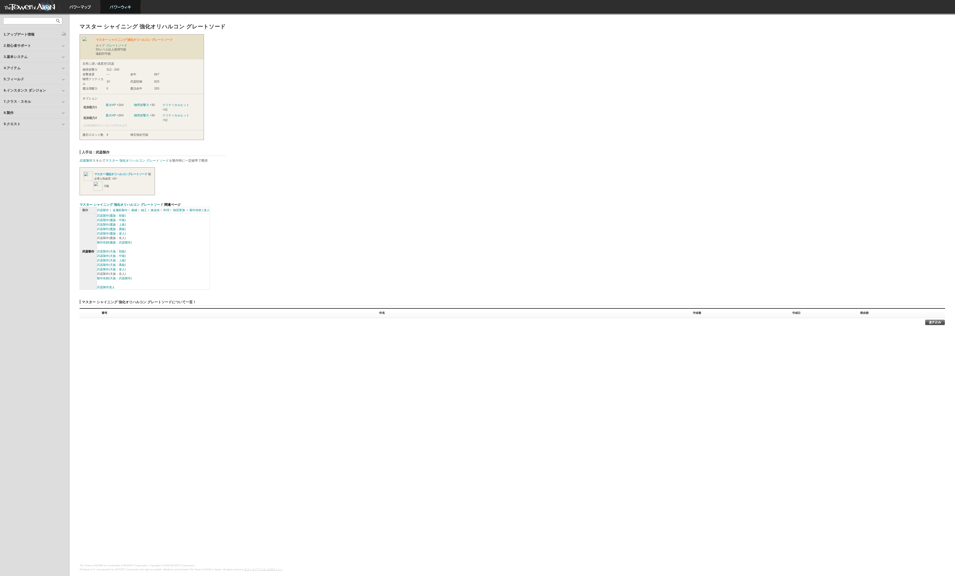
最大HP (111, 105)
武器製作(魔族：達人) (111, 233)
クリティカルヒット (175, 105)
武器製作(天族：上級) (111, 260)
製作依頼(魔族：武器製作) (114, 242)
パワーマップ (80, 7)
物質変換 (179, 210)
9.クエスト (12, 124)
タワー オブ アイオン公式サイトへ (263, 569)
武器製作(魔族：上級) (111, 224)
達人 (207, 210)
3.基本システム (16, 57)
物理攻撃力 (141, 105)
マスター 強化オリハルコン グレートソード (137, 160)
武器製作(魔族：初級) (111, 215)
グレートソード (116, 45)
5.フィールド (14, 79)
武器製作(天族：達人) (111, 269)
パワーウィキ (120, 7)
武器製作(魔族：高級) (111, 229)
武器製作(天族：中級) (111, 256)
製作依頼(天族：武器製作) (114, 278)
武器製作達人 (106, 287)
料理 (166, 210)
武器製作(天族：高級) (111, 265)
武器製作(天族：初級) (111, 251)
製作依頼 (195, 210)
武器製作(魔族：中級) (111, 220)
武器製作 (86, 160)
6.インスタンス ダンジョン (25, 90)
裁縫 (134, 210)
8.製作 (9, 113)
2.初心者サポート (17, 46)
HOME (30, 7)
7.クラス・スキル (17, 101)
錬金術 (155, 210)
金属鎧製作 (120, 210)
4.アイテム (12, 68)
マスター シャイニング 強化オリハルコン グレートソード (121, 204)
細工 (144, 210)
